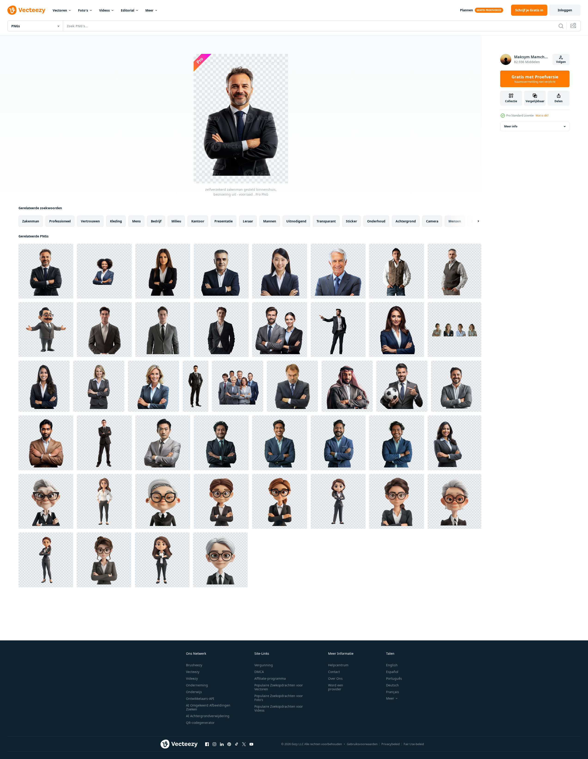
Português (394, 678)
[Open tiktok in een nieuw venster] (236, 744)
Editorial (127, 10)
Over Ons (335, 678)
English (392, 665)
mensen (454, 221)
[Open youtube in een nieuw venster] (251, 744)
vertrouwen (90, 221)
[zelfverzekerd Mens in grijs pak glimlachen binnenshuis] (456, 386)
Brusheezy (194, 665)
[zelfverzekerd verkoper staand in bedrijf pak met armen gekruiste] (104, 442)
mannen (269, 221)
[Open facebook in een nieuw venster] (207, 744)
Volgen (561, 62)
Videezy (192, 678)
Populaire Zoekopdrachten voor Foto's (278, 698)
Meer (149, 10)
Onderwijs (194, 692)
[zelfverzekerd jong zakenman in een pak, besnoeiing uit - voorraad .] (195, 386)
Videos (104, 10)
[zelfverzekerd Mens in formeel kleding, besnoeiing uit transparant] (221, 271)
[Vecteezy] (26, 10)
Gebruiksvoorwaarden (362, 744)
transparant (326, 221)
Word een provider (335, 687)
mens (136, 221)
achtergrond (406, 221)
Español (392, 672)
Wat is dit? (542, 115)
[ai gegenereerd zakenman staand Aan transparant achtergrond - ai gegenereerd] (396, 271)
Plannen (466, 10)
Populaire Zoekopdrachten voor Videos (278, 708)
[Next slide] (474, 221)
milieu (176, 221)
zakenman (30, 221)
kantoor (197, 221)
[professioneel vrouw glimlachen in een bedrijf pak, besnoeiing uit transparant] (44, 386)
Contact (334, 672)
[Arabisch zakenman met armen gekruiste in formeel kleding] (347, 386)
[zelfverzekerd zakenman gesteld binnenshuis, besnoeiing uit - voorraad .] (45, 271)
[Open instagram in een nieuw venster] (214, 744)
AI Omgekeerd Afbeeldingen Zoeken (208, 707)
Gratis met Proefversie (535, 79)
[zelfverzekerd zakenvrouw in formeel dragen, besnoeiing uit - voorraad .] (162, 271)
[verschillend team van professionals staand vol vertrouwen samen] (237, 386)
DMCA (259, 672)
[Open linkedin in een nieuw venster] (222, 744)
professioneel (60, 221)
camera (432, 221)
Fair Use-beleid (414, 744)
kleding (116, 221)
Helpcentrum (338, 665)
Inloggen (565, 10)
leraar (248, 221)
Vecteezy (192, 672)
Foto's (83, 10)
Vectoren (60, 10)
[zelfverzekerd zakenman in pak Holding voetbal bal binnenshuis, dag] (401, 386)
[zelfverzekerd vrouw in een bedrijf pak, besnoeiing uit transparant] (98, 386)
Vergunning (263, 665)
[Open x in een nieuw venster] (244, 744)
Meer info (510, 126)
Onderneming (197, 685)
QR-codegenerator (200, 722)
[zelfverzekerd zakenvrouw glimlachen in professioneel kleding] (153, 386)
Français (392, 692)
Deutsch (392, 685)
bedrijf (156, 221)
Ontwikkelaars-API (200, 698)
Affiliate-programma (270, 678)
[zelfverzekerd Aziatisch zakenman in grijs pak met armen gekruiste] (162, 442)
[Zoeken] (561, 26)
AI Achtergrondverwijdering (207, 716)
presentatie (223, 221)
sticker (351, 221)
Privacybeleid (390, 744)
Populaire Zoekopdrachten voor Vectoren (278, 687)
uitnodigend (296, 221)
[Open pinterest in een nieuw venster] (229, 744)
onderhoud (376, 221)
